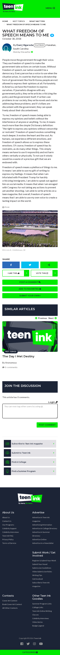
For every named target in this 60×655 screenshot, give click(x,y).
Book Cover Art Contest (12, 604)
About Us (6, 517)
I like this (17, 273)
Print (6, 207)
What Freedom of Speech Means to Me (26, 24)
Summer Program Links (42, 604)
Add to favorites (29, 289)
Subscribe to (27, 444)
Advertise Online (39, 539)
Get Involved (37, 579)
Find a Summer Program (24, 471)
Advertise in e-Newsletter (43, 543)
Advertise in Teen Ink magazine (41, 519)
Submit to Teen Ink (21, 453)
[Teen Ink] (15, 7)
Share (6, 259)
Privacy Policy (8, 539)
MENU (49, 8)
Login (52, 402)
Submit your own (29, 295)
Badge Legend (38, 626)
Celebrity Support (9, 528)
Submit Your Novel (39, 564)
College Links (37, 607)
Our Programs (8, 525)
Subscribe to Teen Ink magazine (41, 584)
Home (5, 21)
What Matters (37, 21)
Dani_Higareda (24, 44)
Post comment (47, 425)
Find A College (19, 462)
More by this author (22, 52)
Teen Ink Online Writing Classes (42, 613)
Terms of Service (9, 543)
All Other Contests (10, 608)
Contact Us (6, 521)
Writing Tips (37, 575)
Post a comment (28, 282)
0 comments (10, 367)
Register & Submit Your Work (44, 560)
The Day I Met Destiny (18, 356)
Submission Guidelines (41, 568)
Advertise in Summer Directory (41, 534)
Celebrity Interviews (10, 532)
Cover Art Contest (9, 600)
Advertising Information (42, 525)
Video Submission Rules (42, 571)
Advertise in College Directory (44, 528)
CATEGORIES (29, 652)
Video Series (37, 622)
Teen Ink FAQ (7, 536)
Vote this (45, 273)
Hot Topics (19, 21)
